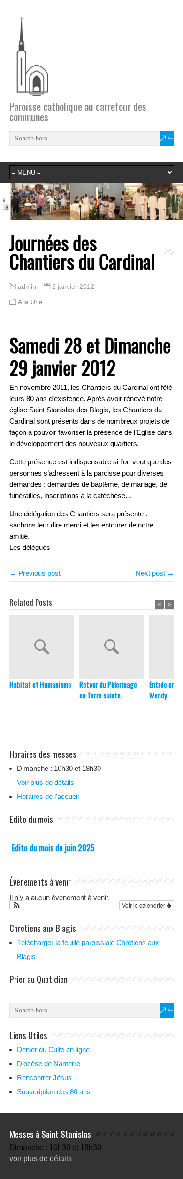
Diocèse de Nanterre (48, 1064)
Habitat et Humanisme (40, 684)
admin (27, 286)
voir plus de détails (40, 1159)
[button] (17, 905)
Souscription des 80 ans (54, 1092)
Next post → (155, 573)
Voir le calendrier (144, 905)
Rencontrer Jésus (44, 1078)
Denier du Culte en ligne (53, 1050)
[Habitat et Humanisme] (44, 647)
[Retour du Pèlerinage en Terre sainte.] (114, 647)
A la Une (30, 302)
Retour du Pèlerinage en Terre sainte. (108, 689)
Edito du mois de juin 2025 (53, 848)
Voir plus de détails (45, 782)
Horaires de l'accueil (48, 796)
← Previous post (35, 573)
